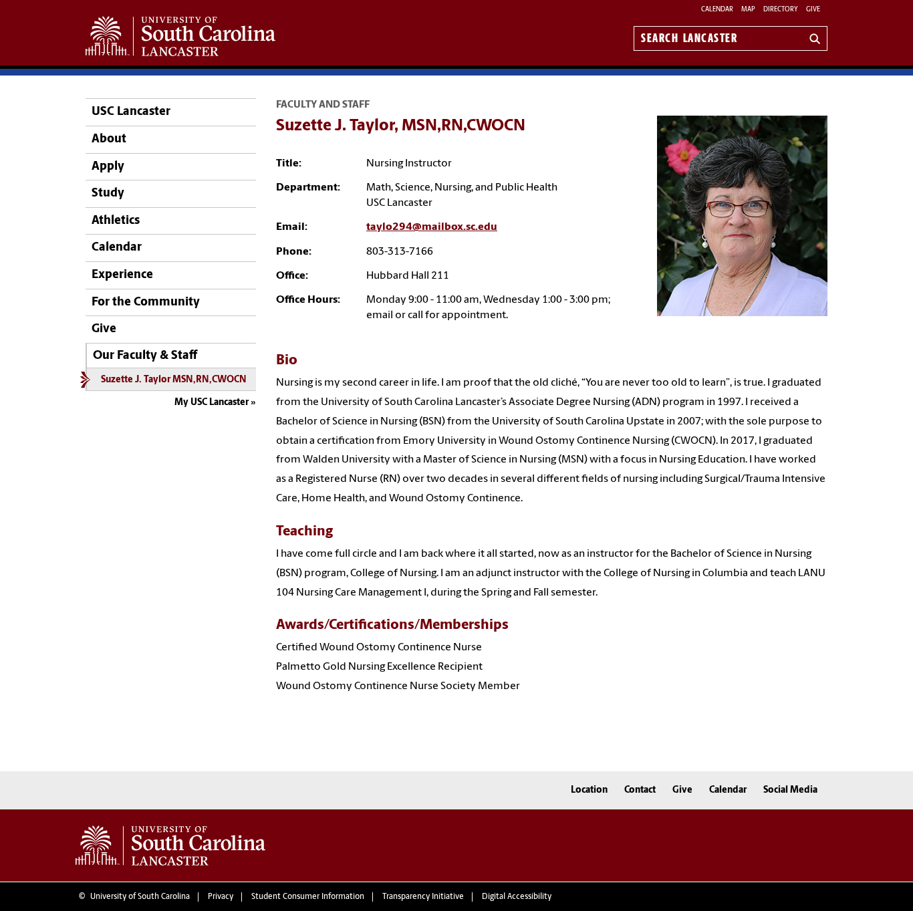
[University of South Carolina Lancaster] (170, 845)
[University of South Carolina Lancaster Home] (180, 36)
